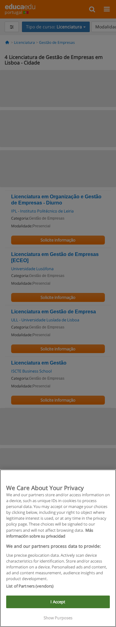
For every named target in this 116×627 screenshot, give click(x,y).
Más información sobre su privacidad (49, 533)
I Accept (57, 601)
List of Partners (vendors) (30, 586)
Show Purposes (58, 618)
